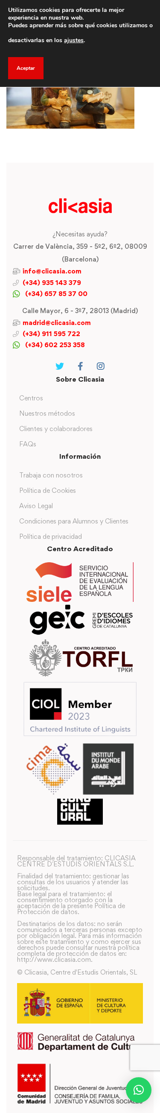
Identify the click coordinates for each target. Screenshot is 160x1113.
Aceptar (26, 68)
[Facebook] (80, 366)
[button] (138, 1090)
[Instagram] (100, 366)
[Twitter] (60, 366)
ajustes (74, 40)
